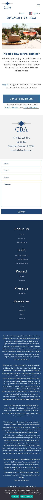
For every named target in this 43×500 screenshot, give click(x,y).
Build (21, 250)
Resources (22, 301)
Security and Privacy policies (30, 399)
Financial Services (22, 259)
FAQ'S (22, 306)
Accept (15, 496)
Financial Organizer (21, 255)
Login (21, 13)
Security (21, 276)
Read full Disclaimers (22, 480)
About (22, 234)
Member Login (22, 242)
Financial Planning (22, 263)
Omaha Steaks (11, 107)
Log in (5, 84)
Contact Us (21, 238)
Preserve (21, 288)
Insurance (22, 280)
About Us (21, 229)
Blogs (22, 314)
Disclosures (7, 399)
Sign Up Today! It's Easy (21, 98)
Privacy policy (26, 496)
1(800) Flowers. (31, 107)
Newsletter (21, 310)
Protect (21, 271)
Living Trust (22, 293)
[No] (40, 494)
